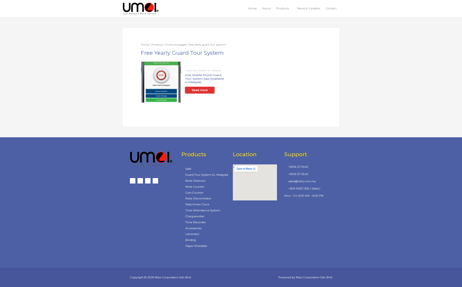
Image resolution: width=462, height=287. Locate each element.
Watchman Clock (197, 204)
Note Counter (194, 186)
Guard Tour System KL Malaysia (206, 174)
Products (157, 44)
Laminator (192, 234)
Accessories (193, 228)
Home (145, 44)
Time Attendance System (202, 210)
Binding (190, 240)
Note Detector (195, 180)
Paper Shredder (196, 246)
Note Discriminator (198, 198)
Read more (200, 90)
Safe (188, 169)
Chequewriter (194, 216)
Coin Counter (194, 192)
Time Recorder (195, 222)
